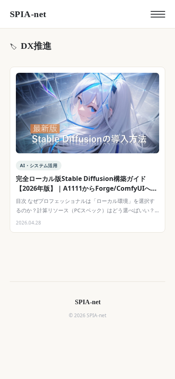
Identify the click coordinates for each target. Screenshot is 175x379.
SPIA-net (28, 14)
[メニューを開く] (158, 14)
